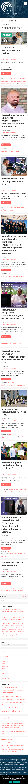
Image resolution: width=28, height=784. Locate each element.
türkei (21, 151)
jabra (13, 436)
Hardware (10, 554)
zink (20, 711)
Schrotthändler (18, 704)
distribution (15, 78)
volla (2, 556)
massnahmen (18, 343)
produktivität (3, 83)
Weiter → (25, 596)
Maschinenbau (5, 671)
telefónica (18, 151)
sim (12, 151)
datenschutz (22, 553)
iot (6, 696)
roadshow (7, 437)
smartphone (22, 554)
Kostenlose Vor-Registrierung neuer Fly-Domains (13, 721)
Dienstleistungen (6, 658)
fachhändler (20, 588)
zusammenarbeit (21, 83)
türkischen (3, 153)
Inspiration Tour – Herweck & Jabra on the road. (13, 411)
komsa (21, 384)
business (13, 384)
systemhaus (13, 385)
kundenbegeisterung (5, 343)
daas (12, 207)
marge (2, 209)
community (12, 149)
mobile (6, 151)
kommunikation (4, 81)
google (6, 554)
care (10, 207)
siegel (19, 491)
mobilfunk (9, 209)
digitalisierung (7, 693)
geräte (15, 207)
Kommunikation (11, 76)
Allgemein (10, 205)
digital (22, 690)
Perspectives (21, 276)
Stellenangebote (5, 678)
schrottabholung (5, 704)
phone (18, 554)
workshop (24, 344)
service (12, 209)
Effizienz (20, 78)
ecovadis (20, 489)
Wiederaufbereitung (5, 210)
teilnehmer (11, 591)
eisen (14, 693)
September (3, 591)
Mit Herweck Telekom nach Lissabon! (12, 564)
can (8, 149)
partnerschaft (23, 81)
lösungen (12, 699)
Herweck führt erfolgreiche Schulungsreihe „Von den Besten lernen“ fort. (13, 314)
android (9, 553)
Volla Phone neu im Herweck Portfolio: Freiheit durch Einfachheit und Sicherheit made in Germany (11, 524)
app (16, 687)
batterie (18, 687)
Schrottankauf (12, 704)
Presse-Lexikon (8, 740)
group (24, 693)
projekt (9, 151)
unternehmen (21, 209)
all (8, 207)
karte (25, 149)
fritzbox (2, 276)
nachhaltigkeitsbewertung (12, 491)
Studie (20, 707)
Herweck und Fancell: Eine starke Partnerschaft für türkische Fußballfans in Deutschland (12, 120)
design (2, 554)
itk (16, 554)
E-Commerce (5, 661)
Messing (6, 702)
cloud (16, 275)
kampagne (16, 436)
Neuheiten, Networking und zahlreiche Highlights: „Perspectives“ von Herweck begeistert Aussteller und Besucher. (13, 245)
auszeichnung (10, 489)
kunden (2, 151)
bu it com (9, 384)
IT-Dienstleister (18, 80)
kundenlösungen (16, 81)
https (23, 149)
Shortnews (4, 676)
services (16, 209)
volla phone (6, 556)
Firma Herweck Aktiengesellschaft (10, 59)
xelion (2, 278)
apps (12, 553)
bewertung (16, 489)
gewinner (3, 590)
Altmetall (3, 687)
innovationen (12, 80)
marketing (21, 436)
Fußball (16, 149)
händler (7, 590)
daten (19, 553)
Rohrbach (16, 344)
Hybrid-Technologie (5, 80)
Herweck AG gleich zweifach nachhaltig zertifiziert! (11, 465)
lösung (8, 699)
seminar (19, 344)
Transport (3, 711)
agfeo (9, 275)
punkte (21, 590)
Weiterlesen (16, 781)
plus (8, 344)
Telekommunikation (21, 385)
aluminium (8, 687)
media (22, 343)
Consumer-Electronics (7, 656)
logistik (4, 699)
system (23, 708)
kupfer (19, 696)
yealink (16, 83)
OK (10, 781)
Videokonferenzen (10, 83)
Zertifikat (23, 491)
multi (6, 344)
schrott (24, 702)
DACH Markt (10, 78)
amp (13, 687)
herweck (23, 78)
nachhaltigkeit (4, 491)
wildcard (19, 591)
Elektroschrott (19, 693)
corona (11, 690)
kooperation (10, 81)
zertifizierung (4, 492)
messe (3, 702)
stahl (17, 707)
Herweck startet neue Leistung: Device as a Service (12, 181)
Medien (3, 673)
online (19, 702)
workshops (18, 437)
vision (7, 153)
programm (11, 344)
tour (10, 437)
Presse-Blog (6, 718)
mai (14, 343)
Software (12, 707)
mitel (17, 276)
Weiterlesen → (5, 73)
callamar (12, 275)
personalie (9, 385)
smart (7, 707)
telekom (15, 591)
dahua (18, 275)
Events (3, 663)
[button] (25, 2)
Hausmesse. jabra (8, 276)
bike (13, 588)
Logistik (3, 668)
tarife (7, 591)
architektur (10, 588)
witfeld (11, 210)
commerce (7, 690)
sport (14, 151)
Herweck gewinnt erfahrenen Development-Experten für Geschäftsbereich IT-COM (13, 357)
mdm (6, 209)
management (19, 699)
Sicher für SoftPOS (6, 742)
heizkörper (4, 696)
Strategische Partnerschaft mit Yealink (10, 50)
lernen (11, 343)
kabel (8, 696)
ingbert (13, 341)
